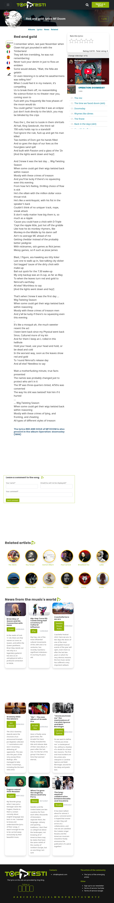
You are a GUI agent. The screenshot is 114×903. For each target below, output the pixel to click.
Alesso (34, 801)
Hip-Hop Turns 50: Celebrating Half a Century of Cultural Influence (39, 622)
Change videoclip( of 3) (78, 56)
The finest (79, 118)
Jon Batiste (11, 724)
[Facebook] (20, 889)
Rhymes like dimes (83, 113)
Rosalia (59, 805)
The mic (78, 97)
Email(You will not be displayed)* (53, 483)
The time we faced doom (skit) (89, 103)
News (46, 29)
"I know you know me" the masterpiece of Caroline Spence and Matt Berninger (62, 721)
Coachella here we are (61, 618)
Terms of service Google (93, 891)
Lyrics (39, 29)
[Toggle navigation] (8, 5)
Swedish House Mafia (59, 626)
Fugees (11, 795)
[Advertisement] (57, 452)
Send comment (12, 500)
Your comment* (12, 491)
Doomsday (79, 108)
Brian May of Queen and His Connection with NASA (15, 622)
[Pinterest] (24, 889)
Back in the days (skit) (85, 123)
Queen (11, 629)
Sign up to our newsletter (94, 886)
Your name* (10, 483)
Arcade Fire (35, 726)
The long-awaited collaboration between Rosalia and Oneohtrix (62, 796)
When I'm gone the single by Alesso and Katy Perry (38, 793)
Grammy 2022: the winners (14, 717)
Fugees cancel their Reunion (14, 790)
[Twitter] (31, 889)
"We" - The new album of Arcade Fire (38, 719)
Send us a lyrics (100, 5)
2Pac (34, 631)
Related (54, 29)
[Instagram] (28, 889)
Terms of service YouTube (94, 888)
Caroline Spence (59, 732)
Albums (31, 29)
